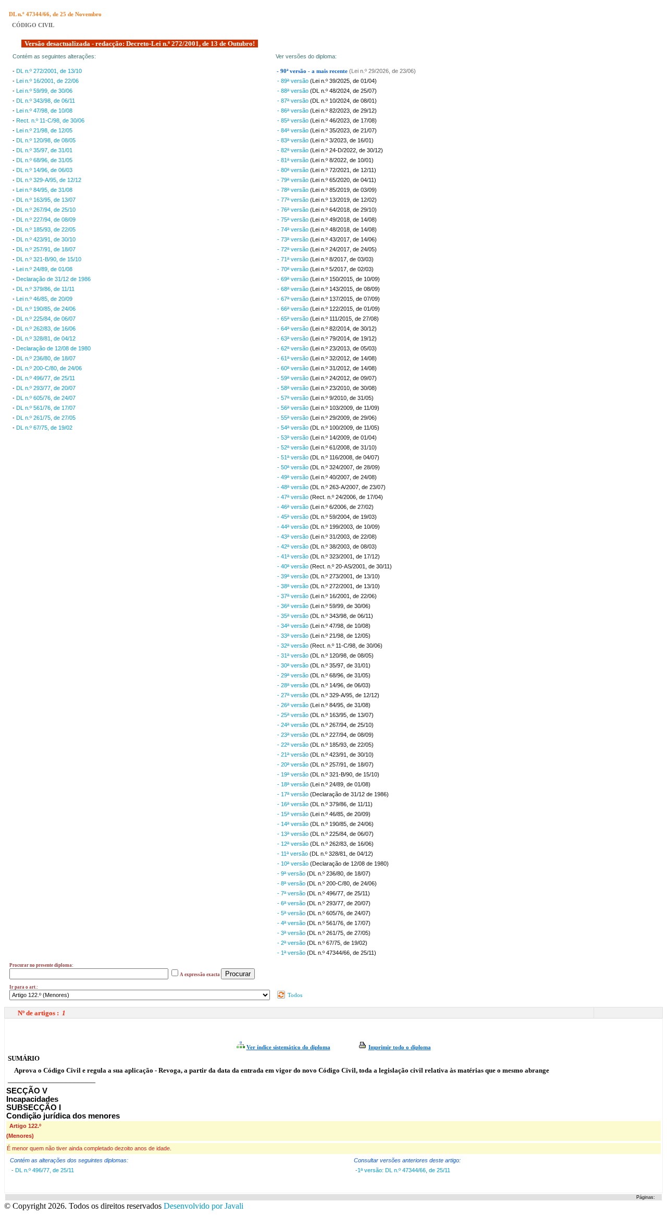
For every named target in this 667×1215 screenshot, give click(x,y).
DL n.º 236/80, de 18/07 (46, 358)
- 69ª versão (293, 279)
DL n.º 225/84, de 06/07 (46, 318)
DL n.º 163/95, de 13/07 (46, 200)
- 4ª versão (292, 923)
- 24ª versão (293, 725)
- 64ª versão (293, 328)
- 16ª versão (293, 804)
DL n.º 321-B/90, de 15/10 (48, 259)
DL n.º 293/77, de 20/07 (46, 388)
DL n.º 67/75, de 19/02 (44, 427)
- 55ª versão (293, 418)
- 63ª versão (293, 338)
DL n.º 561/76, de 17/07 (46, 408)
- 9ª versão (292, 873)
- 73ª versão (293, 239)
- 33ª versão (293, 636)
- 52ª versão (293, 447)
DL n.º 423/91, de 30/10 (46, 239)
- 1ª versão (292, 953)
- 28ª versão (293, 685)
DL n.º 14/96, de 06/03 (44, 170)
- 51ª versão (293, 457)
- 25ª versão (293, 715)
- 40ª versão (293, 566)
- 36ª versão (293, 606)
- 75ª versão (293, 219)
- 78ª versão (293, 190)
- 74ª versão (293, 229)
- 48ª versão (293, 487)
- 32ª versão (293, 645)
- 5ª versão (292, 913)
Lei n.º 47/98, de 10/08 (44, 110)
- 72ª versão (293, 249)
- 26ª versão (293, 705)
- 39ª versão (293, 576)
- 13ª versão (293, 834)
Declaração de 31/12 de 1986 (53, 279)
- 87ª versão (293, 101)
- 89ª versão (293, 81)
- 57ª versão (293, 398)
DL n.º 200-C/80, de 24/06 (49, 368)
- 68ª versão (293, 289)
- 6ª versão (292, 903)
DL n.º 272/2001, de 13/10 (49, 71)
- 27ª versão (293, 695)
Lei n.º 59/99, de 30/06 (44, 91)
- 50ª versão (293, 467)
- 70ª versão (293, 269)
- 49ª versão (293, 477)
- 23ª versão (293, 735)
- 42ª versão (293, 546)
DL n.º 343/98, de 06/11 (45, 101)
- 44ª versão (293, 527)
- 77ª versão (293, 200)
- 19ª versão (293, 774)
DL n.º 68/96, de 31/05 (44, 160)
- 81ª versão (293, 160)
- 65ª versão (293, 318)
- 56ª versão (293, 408)
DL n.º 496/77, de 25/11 (45, 378)
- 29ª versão (293, 675)
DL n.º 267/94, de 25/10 (46, 209)
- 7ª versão (292, 893)
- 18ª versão (293, 784)
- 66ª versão (293, 309)
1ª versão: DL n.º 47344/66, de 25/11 (403, 1170)
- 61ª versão (293, 358)
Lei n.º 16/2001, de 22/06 (47, 81)
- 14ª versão (293, 824)
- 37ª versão (293, 596)
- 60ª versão (293, 368)
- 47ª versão (293, 497)
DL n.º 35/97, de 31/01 (44, 150)
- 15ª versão (293, 814)
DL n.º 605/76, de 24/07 (46, 398)
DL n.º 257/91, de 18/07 (46, 249)
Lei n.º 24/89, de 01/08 (44, 269)
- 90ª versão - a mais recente (313, 71)
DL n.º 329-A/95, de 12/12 (48, 180)
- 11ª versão (293, 853)
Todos (294, 995)
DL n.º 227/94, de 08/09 (46, 219)
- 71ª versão (293, 259)
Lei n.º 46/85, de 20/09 (44, 299)
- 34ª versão (293, 626)
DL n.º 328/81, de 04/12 (46, 338)
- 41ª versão (293, 556)
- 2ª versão (292, 943)
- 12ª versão (293, 844)
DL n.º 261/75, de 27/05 (46, 418)
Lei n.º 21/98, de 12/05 (44, 130)
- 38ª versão (293, 586)
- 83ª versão (293, 140)
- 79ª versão (293, 180)
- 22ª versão (293, 745)
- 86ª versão (293, 110)
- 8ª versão (292, 883)
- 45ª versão (293, 517)
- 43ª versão (293, 536)
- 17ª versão (293, 794)
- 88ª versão (293, 91)
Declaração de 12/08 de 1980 (53, 348)
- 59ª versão (293, 378)
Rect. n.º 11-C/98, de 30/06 (50, 120)
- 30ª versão (293, 665)
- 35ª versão (293, 616)
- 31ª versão (293, 655)
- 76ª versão (293, 209)
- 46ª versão (293, 507)
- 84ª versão (293, 130)
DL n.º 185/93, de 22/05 (46, 229)
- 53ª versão (293, 437)
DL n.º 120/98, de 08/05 (46, 140)
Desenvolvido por (203, 1205)
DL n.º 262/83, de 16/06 (46, 328)
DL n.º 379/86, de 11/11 (45, 289)
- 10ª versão (293, 863)
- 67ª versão (293, 299)
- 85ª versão (293, 120)
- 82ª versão (293, 150)
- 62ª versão (293, 348)
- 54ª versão (293, 427)
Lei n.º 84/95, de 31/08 (44, 190)
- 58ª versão (293, 388)
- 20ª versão (293, 764)
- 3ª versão (292, 933)
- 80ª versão (293, 170)
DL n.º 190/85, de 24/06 (46, 309)
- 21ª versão (293, 754)
